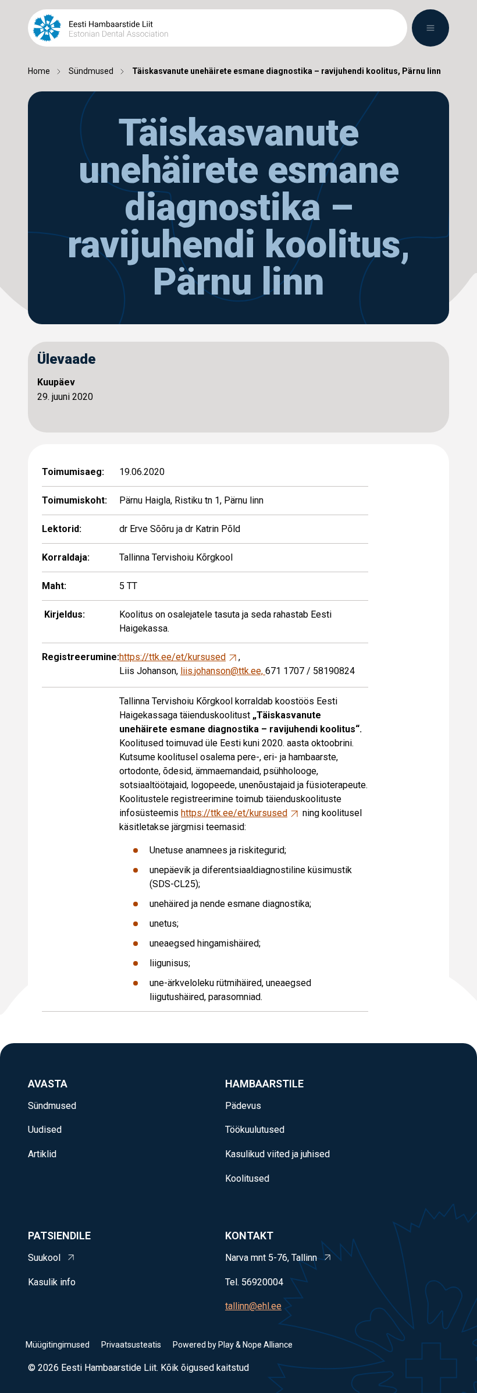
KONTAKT (249, 1235)
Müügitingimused (58, 1344)
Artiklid (42, 1154)
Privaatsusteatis (131, 1344)
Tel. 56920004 (254, 1282)
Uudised (45, 1129)
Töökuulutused (254, 1129)
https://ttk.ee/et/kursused (172, 656)
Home (39, 71)
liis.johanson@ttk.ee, (222, 670)
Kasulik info (52, 1282)
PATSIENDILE (59, 1235)
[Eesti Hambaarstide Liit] (100, 28)
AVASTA (47, 1083)
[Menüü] (430, 28)
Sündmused (91, 71)
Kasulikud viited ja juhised (277, 1154)
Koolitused (247, 1178)
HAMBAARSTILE (264, 1083)
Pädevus (243, 1105)
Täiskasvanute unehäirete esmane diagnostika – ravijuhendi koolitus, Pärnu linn (286, 71)
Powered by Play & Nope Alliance (233, 1344)
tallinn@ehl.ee (253, 1306)
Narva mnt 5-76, (272, 1257)
